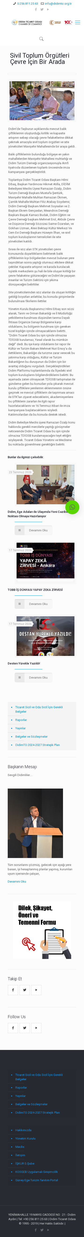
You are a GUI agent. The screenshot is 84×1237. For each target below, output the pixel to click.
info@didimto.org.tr (58, 3)
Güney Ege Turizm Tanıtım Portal (36, 1180)
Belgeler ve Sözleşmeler (31, 736)
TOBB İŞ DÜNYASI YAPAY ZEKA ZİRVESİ (35, 590)
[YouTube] (48, 9)
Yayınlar (20, 728)
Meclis (19, 1147)
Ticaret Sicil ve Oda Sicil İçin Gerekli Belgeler (39, 709)
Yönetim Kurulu (25, 1138)
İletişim (20, 1155)
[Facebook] (36, 9)
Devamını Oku (17, 881)
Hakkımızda (23, 1130)
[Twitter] (42, 9)
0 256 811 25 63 (27, 3)
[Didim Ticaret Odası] (42, 22)
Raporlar (21, 720)
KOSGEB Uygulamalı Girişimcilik (36, 1172)
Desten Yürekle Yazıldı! (24, 663)
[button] (72, 507)
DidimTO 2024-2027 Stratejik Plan (37, 745)
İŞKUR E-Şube (24, 1163)
